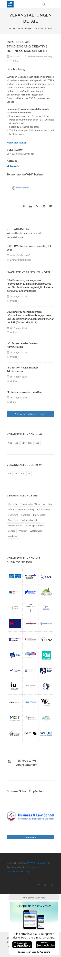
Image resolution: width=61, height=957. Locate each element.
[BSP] (20, 188)
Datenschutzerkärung (18, 871)
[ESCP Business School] (46, 576)
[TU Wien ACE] (15, 592)
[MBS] (46, 670)
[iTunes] (22, 944)
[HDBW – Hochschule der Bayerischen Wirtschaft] (46, 639)
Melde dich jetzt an (17, 142)
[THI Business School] (15, 670)
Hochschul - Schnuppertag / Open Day (26, 504)
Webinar (22, 530)
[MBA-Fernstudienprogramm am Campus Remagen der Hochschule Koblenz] (15, 639)
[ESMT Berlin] (15, 655)
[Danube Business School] (46, 686)
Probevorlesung (15, 525)
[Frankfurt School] (30, 592)
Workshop (13, 536)
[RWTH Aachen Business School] (30, 702)
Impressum (34, 867)
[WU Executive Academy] (46, 702)
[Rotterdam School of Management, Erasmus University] (46, 607)
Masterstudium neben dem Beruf (25, 392)
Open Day (13, 520)
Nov (30, 442)
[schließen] (8, 938)
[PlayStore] (46, 944)
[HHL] (15, 702)
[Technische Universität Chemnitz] (46, 718)
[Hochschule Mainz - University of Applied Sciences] (30, 733)
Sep (16, 442)
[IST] (46, 592)
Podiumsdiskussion (30, 520)
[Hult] (15, 607)
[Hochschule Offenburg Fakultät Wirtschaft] (15, 623)
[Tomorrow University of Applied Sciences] (30, 576)
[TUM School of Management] (15, 576)
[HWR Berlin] (30, 639)
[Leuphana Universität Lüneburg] (30, 623)
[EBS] (30, 607)
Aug (10, 442)
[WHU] (46, 733)
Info (50, 504)
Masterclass (39, 514)
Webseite (14, 166)
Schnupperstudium (35, 525)
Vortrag (11, 530)
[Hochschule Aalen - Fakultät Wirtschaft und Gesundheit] (30, 655)
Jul (29, 473)
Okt (23, 442)
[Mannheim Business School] (15, 733)
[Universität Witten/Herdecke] (30, 718)
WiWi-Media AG (36, 862)
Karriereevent (44, 509)
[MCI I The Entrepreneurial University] (15, 718)
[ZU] (30, 686)
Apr (23, 473)
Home (12, 28)
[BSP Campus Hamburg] (30, 670)
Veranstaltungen (24, 28)
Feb (16, 473)
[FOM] (46, 655)
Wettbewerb (36, 530)
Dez (37, 442)
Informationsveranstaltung (21, 509)
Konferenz (13, 514)
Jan (9, 473)
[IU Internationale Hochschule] (15, 686)
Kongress (25, 514)
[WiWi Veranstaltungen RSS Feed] (9, 761)
